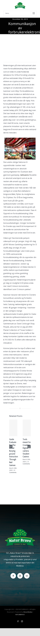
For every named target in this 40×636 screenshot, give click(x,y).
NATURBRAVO (20, 615)
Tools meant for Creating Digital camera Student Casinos (27, 448)
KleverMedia (27, 612)
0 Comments (12, 471)
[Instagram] (20, 576)
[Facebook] (13, 576)
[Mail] (27, 576)
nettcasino (24, 175)
